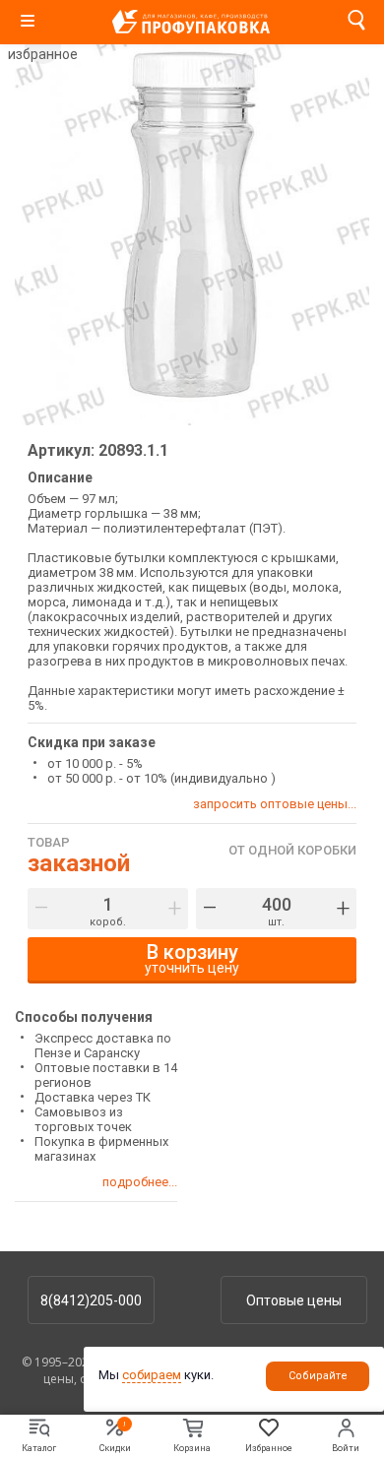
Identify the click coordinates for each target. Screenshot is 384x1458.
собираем (151, 1374)
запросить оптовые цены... (274, 803)
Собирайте (318, 1375)
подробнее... (139, 1181)
